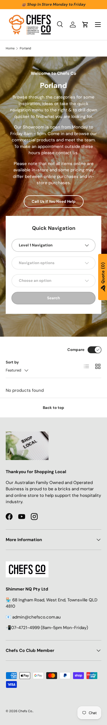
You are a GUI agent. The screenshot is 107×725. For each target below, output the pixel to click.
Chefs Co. (25, 711)
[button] (85, 24)
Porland (25, 48)
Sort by (12, 362)
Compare (75, 349)
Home (10, 48)
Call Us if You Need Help (54, 201)
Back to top (53, 407)
